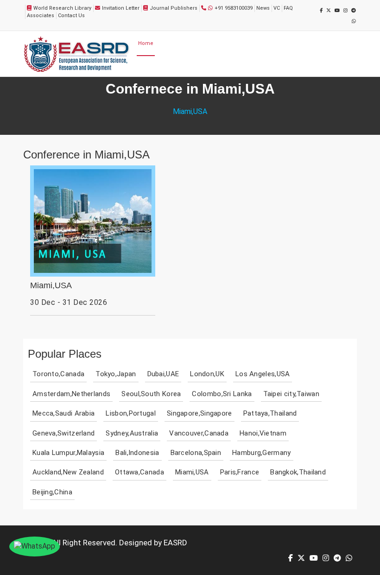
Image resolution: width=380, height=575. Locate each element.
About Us (167, 43)
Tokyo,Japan (115, 374)
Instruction (187, 67)
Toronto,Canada (58, 374)
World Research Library (62, 8)
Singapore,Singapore (199, 413)
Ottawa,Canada (139, 472)
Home (145, 43)
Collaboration (154, 67)
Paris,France (240, 472)
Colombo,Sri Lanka (222, 394)
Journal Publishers (173, 8)
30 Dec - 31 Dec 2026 (68, 302)
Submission (229, 43)
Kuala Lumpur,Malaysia (68, 453)
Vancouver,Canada (198, 433)
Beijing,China (52, 492)
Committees (196, 43)
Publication (293, 43)
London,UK (207, 374)
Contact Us (71, 16)
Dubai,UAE (163, 374)
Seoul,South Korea (151, 394)
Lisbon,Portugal (131, 413)
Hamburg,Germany (261, 453)
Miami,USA (51, 285)
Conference (262, 43)
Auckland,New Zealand (68, 472)
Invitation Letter (120, 8)
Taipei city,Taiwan (291, 394)
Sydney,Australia (132, 433)
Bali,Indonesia (137, 453)
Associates (40, 16)
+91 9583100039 (234, 8)
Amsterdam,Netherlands (71, 394)
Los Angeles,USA (262, 374)
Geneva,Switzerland (63, 433)
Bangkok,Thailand (298, 472)
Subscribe (221, 67)
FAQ (288, 8)
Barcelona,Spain (196, 453)
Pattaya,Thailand (270, 413)
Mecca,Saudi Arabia (63, 413)
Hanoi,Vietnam (263, 433)
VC (276, 8)
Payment (322, 43)
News (263, 8)
